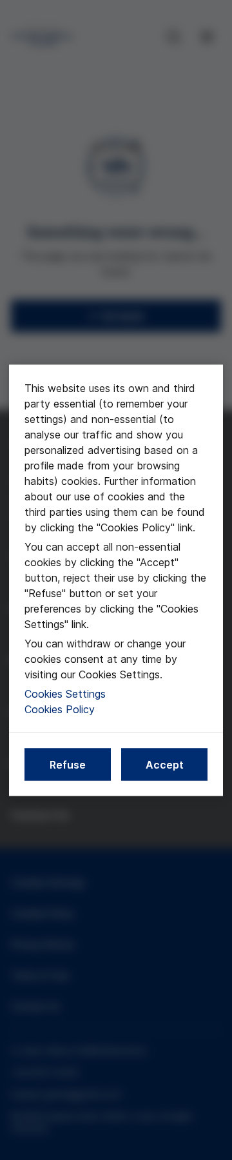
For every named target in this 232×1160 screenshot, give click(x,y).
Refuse (68, 764)
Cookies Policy (59, 708)
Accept (165, 764)
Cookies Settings (65, 693)
